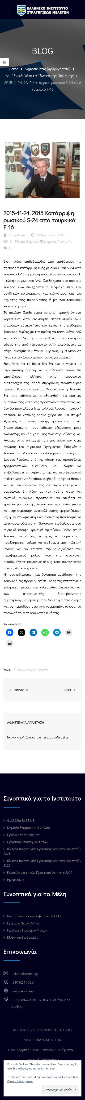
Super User (16, 235)
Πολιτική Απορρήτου (43, 1059)
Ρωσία (31, 669)
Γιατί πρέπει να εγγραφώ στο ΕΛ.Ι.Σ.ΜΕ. (35, 916)
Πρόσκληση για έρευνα (23, 834)
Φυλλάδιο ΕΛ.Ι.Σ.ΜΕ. (21, 820)
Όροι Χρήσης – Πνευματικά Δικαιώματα (41, 1049)
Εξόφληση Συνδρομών (22, 937)
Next (68, 690)
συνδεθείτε (59, 737)
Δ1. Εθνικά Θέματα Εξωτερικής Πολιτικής (39, 75)
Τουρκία (42, 669)
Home (13, 68)
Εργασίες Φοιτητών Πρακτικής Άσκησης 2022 (39, 872)
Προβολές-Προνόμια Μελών (27, 930)
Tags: (7, 669)
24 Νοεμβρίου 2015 (50, 235)
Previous (21, 690)
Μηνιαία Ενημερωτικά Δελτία (28, 827)
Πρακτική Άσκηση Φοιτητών (27, 841)
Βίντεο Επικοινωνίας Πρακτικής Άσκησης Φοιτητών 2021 (42, 851)
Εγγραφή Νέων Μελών (23, 923)
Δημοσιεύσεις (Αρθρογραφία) (47, 68)
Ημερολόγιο (15, 879)
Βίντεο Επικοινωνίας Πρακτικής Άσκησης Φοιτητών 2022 (42, 863)
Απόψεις (19, 669)
